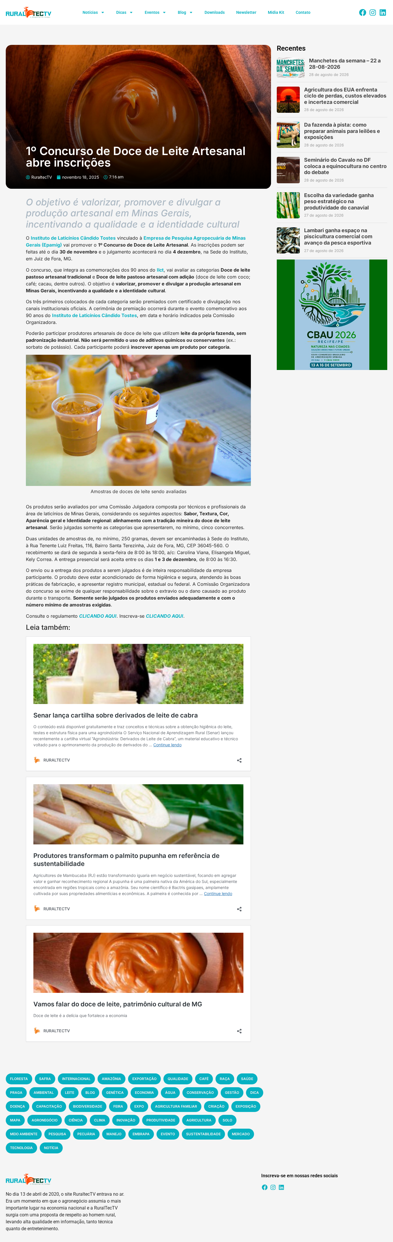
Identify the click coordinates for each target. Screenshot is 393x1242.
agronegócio (45, 1120)
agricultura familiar (176, 1106)
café (204, 1079)
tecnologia (21, 1148)
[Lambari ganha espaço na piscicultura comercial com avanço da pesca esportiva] (288, 240)
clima (99, 1120)
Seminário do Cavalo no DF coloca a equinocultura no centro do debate (345, 166)
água (170, 1092)
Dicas (121, 12)
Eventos (152, 12)
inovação (126, 1120)
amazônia (111, 1079)
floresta (19, 1079)
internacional (76, 1079)
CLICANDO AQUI (98, 616)
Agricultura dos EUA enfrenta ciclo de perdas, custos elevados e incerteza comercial (345, 96)
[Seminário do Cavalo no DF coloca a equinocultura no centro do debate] (288, 170)
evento (168, 1134)
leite (69, 1092)
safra (45, 1079)
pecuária (86, 1134)
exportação (144, 1079)
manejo (113, 1134)
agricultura (198, 1120)
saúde (247, 1079)
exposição (246, 1106)
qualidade (178, 1079)
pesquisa (57, 1134)
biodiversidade (87, 1106)
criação (216, 1106)
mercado (241, 1134)
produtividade (160, 1120)
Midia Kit (276, 12)
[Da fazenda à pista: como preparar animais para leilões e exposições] (288, 135)
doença (17, 1106)
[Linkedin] (383, 12)
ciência (76, 1120)
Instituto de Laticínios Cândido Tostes (73, 238)
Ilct (160, 270)
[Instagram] (373, 12)
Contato (303, 12)
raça (225, 1079)
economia (144, 1092)
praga (16, 1092)
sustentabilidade (203, 1134)
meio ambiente (23, 1134)
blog (90, 1092)
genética (115, 1092)
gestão (232, 1092)
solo (227, 1120)
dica (254, 1092)
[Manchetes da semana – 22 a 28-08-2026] (290, 68)
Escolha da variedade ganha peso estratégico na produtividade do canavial (339, 201)
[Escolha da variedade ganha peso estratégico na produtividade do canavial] (288, 205)
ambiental (44, 1092)
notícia (51, 1148)
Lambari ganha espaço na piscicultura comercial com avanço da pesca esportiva (338, 236)
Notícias (90, 12)
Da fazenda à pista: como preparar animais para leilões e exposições (342, 131)
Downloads (215, 12)
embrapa (141, 1134)
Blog (182, 12)
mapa (15, 1120)
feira (118, 1106)
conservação (200, 1092)
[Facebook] (362, 12)
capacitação (49, 1106)
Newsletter (246, 12)
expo (139, 1106)
